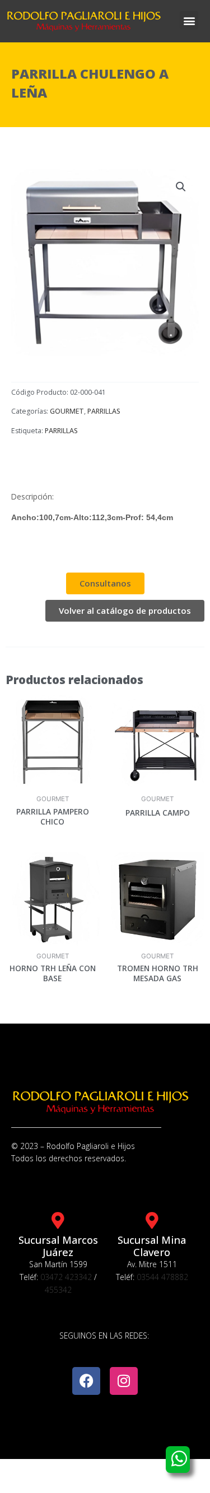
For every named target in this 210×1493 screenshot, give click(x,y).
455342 (58, 1289)
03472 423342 (66, 1277)
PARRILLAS (103, 411)
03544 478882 (162, 1277)
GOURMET (67, 411)
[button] (189, 20)
